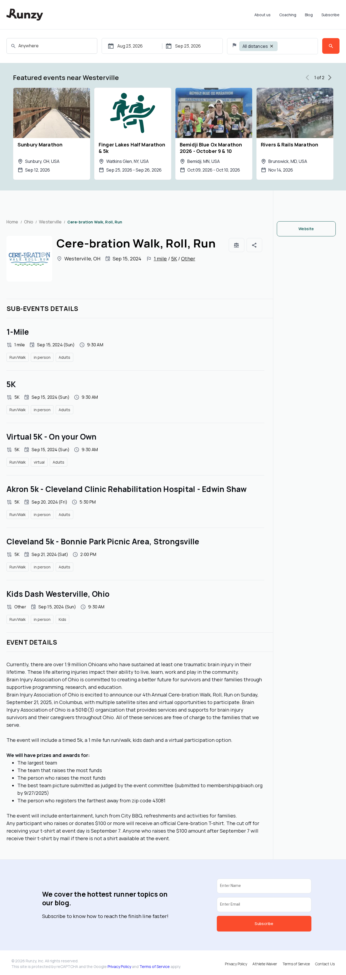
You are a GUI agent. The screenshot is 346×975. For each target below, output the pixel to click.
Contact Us (325, 963)
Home (12, 222)
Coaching (287, 14)
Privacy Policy (119, 966)
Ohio (29, 222)
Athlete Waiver (264, 963)
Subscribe (330, 14)
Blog (309, 14)
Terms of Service (154, 966)
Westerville (50, 222)
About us (262, 14)
